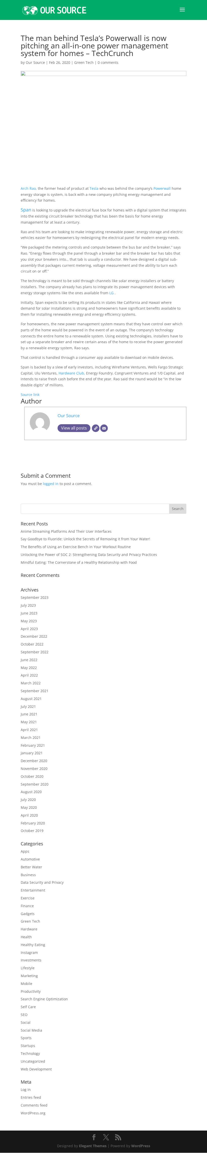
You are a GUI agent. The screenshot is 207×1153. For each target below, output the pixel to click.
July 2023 (28, 605)
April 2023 (29, 628)
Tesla (93, 188)
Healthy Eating (33, 944)
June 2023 (29, 613)
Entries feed (31, 1097)
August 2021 (31, 698)
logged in (51, 483)
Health (26, 936)
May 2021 (29, 721)
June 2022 (29, 659)
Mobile (26, 983)
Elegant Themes (93, 1145)
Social (26, 1022)
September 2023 (34, 597)
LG (112, 292)
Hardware (29, 929)
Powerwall (162, 188)
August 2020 (31, 791)
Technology (30, 1053)
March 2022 (31, 683)
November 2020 (34, 768)
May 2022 (29, 667)
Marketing (29, 975)
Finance (27, 905)
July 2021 (28, 706)
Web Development (36, 1069)
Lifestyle (28, 968)
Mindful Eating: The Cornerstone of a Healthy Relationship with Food (79, 562)
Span (26, 210)
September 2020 (34, 784)
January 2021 (32, 752)
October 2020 (32, 776)
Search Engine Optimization (44, 999)
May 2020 (29, 807)
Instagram (29, 952)
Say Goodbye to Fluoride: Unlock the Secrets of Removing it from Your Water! (85, 539)
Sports (26, 1037)
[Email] (104, 428)
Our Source (35, 62)
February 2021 (33, 745)
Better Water (31, 867)
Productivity (31, 991)
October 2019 (32, 830)
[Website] (95, 428)
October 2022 (32, 644)
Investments (31, 960)
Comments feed (34, 1105)
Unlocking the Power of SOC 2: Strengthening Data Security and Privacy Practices (89, 554)
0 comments (108, 62)
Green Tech (84, 62)
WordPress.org (33, 1113)
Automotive (30, 859)
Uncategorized (33, 1061)
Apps (25, 851)
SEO (24, 1014)
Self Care (28, 1006)
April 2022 (29, 675)
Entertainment (33, 890)
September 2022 (34, 652)
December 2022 (34, 636)
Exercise (28, 898)
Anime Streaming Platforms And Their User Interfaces (66, 531)
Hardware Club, (72, 373)
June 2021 (29, 714)
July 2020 (28, 799)
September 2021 (34, 690)
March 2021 (31, 737)
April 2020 (29, 815)
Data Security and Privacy (42, 882)
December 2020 (34, 760)
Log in (26, 1089)
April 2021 (29, 729)
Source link (30, 394)
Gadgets (28, 913)
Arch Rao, (29, 188)
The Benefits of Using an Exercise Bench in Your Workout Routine (76, 546)
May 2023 (29, 621)
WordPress (140, 1145)
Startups (28, 1045)
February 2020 (33, 823)
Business (28, 874)
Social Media (31, 1030)
